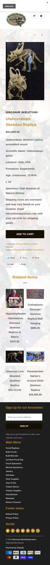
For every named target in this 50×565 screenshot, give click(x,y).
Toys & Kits (11, 483)
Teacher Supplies (13, 490)
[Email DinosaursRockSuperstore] (38, 531)
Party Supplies (12, 479)
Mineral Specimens (14, 467)
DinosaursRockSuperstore (24, 539)
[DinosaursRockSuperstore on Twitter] (8, 531)
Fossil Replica (38, 250)
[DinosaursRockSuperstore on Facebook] (13, 531)
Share (24, 258)
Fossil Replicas (12, 448)
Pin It (37, 258)
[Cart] (41, 15)
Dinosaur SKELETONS (23, 250)
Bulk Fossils (11, 452)
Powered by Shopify (15, 548)
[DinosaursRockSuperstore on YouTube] (23, 531)
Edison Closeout (13, 502)
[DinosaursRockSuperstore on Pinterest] (33, 531)
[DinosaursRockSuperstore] (16, 20)
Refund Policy (12, 514)
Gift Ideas (10, 475)
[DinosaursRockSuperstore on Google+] (18, 531)
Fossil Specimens (14, 463)
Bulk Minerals (12, 456)
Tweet (12, 258)
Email (23, 264)
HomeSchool (11, 494)
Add (11, 264)
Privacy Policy (12, 518)
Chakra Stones (12, 487)
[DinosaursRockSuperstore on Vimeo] (28, 531)
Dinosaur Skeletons (22, 112)
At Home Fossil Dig (14, 460)
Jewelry (9, 471)
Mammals (10, 498)
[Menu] (34, 15)
